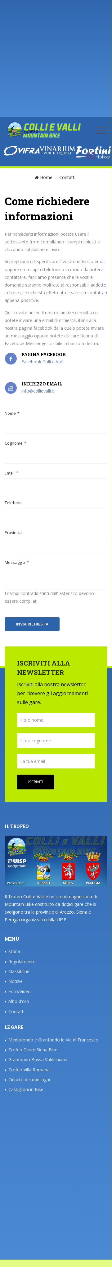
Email (11, 473)
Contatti (16, 1011)
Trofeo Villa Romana (29, 1070)
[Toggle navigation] (101, 130)
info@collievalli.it (37, 391)
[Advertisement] (56, 61)
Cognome (15, 443)
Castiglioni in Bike (25, 1089)
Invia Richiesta (32, 624)
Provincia (13, 532)
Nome (12, 413)
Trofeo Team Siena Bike (32, 1050)
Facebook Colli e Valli (42, 362)
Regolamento (22, 961)
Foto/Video (19, 991)
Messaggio (16, 562)
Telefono (13, 502)
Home (46, 177)
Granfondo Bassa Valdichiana (37, 1059)
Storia (14, 951)
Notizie (15, 981)
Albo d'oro (18, 1001)
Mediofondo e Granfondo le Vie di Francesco (53, 1040)
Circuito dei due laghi (29, 1079)
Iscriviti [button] (35, 781)
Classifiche (18, 971)
